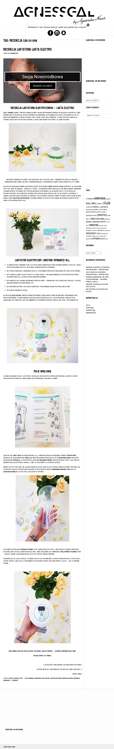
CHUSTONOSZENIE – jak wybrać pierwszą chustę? (96, 280)
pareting (101, 226)
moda (93, 219)
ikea (99, 207)
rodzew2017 (76, 678)
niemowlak (107, 219)
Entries (90, 307)
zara (106, 239)
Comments (90, 310)
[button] (7, 80)
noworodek (96, 221)
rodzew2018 (6, 680)
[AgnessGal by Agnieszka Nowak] (57, 13)
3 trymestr (90, 198)
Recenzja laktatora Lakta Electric (27, 49)
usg (105, 236)
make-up (88, 219)
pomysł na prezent (102, 228)
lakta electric (45, 678)
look (108, 215)
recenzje (107, 231)
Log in (88, 305)
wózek (103, 238)
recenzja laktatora (67, 678)
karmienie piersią (91, 215)
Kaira (13, 747)
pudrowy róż (101, 230)
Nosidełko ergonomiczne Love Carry (97, 277)
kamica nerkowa (91, 212)
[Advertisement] (98, 151)
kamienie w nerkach (101, 212)
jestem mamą (103, 209)
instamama (95, 209)
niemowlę (89, 221)
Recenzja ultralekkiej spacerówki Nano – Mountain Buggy (98, 268)
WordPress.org (91, 312)
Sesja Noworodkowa (42, 76)
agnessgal (31, 678)
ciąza (106, 203)
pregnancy (89, 231)
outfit (103, 222)
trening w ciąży (95, 236)
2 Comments (14, 680)
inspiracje (104, 207)
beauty (108, 199)
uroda (101, 236)
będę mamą (91, 203)
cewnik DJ (100, 203)
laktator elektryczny (56, 678)
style (99, 233)
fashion (95, 207)
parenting (93, 225)
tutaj (77, 182)
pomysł (94, 228)
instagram (89, 210)
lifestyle (102, 215)
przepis (94, 231)
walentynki (89, 239)
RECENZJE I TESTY (18, 678)
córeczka (89, 207)
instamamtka (37, 678)
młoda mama (99, 219)
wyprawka (96, 238)
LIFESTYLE (11, 678)
